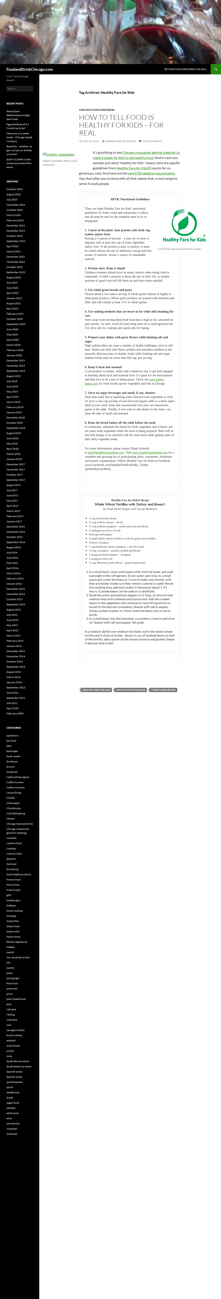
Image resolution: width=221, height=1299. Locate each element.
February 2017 (15, 516)
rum (8, 1024)
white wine (12, 1113)
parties (10, 967)
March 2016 (13, 573)
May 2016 (12, 563)
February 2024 (15, 220)
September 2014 (15, 666)
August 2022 (13, 277)
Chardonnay (13, 808)
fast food (11, 864)
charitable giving (15, 813)
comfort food (14, 843)
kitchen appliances (16, 941)
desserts (11, 858)
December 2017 (15, 464)
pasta (9, 973)
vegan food (12, 1102)
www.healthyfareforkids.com (149, 452)
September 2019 (15, 370)
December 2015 (15, 588)
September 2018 (15, 428)
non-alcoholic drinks (18, 957)
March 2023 (13, 251)
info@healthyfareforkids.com (106, 452)
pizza (9, 993)
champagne (13, 803)
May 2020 (12, 334)
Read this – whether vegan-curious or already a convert (19, 150)
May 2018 (12, 443)
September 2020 (15, 324)
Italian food (12, 926)
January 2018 (14, 459)
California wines (15, 787)
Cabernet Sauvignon (17, 777)
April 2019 (12, 396)
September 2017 (15, 479)
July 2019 (11, 381)
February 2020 (15, 350)
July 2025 (11, 199)
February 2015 (15, 640)
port (8, 1004)
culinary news (14, 853)
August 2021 (13, 303)
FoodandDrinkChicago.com (29, 69)
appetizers (12, 735)
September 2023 (15, 241)
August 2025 (13, 194)
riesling (10, 1014)
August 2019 (13, 376)
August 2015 (13, 609)
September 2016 (15, 542)
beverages (12, 751)
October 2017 (14, 474)
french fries (12, 884)
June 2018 (12, 438)
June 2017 (12, 495)
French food (13, 879)
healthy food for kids (130, 689)
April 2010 (12, 708)
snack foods (13, 1045)
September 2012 (15, 687)
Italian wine (12, 931)
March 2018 (13, 453)
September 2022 (15, 272)
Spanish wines (14, 1071)
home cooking (14, 910)
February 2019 (15, 407)
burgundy (12, 771)
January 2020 (14, 355)
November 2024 (15, 204)
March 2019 (13, 402)
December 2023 (15, 225)
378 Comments (152, 141)
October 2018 (14, 422)
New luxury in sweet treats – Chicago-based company (19, 137)
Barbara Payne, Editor (120, 141)
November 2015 (15, 594)
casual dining (13, 792)
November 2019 (15, 365)
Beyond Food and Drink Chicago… (186, 69)
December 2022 (15, 256)
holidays (11, 905)
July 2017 (11, 490)
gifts (8, 895)
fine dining (12, 869)
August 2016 (13, 547)
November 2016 (15, 531)
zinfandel (11, 1128)
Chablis (10, 797)
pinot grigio (12, 978)
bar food (11, 740)
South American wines (19, 1066)
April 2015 (12, 630)
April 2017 (12, 505)
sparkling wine (14, 1082)
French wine (13, 890)
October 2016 (14, 537)
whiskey (11, 1108)
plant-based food (16, 999)
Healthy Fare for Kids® (133, 168)
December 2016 (15, 526)
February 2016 (15, 578)
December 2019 (15, 360)
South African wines (17, 1061)
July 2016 (11, 552)
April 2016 (12, 568)
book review (13, 756)
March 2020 (13, 344)
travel (9, 1097)
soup (9, 1056)
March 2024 (13, 215)
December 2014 (15, 651)
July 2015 (11, 614)
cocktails (11, 838)
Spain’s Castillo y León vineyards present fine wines (18, 163)
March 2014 (13, 677)
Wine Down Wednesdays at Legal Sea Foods (18, 115)
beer (9, 745)
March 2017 (13, 511)
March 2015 (13, 635)
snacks (10, 1050)
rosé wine (11, 1019)
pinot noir (12, 988)
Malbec (10, 947)
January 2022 (14, 298)
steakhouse (12, 1092)
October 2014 (14, 661)
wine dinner (13, 1123)
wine (9, 1118)
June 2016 (12, 557)
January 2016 (14, 583)
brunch (10, 766)
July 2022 (11, 282)
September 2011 (15, 697)
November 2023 (15, 230)
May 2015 (12, 625)
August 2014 (13, 672)
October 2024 (14, 210)
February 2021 (15, 313)
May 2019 (12, 391)
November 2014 (15, 656)
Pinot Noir (12, 983)
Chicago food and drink (97, 109)
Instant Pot (12, 921)
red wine (11, 1009)
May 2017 (12, 500)
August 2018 (13, 433)
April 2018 (12, 448)
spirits (9, 1087)
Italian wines (13, 936)
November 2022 (15, 261)
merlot (10, 952)
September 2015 (15, 604)
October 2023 (14, 235)
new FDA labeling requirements (151, 173)
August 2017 (13, 485)
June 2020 (12, 329)
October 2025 (14, 189)
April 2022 (12, 293)
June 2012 (12, 692)
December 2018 (15, 417)
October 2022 (14, 267)
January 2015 (14, 646)
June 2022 (12, 287)
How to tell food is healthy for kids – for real (121, 125)
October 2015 (14, 599)
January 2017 (14, 521)
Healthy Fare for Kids (96, 689)
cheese (10, 818)
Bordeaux (12, 761)
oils (8, 962)
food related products (18, 874)
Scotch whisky (14, 1035)
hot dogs (11, 915)
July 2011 (11, 703)
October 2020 (14, 319)
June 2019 (12, 386)
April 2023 (12, 246)
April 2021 (12, 308)
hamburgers (13, 900)
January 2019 (14, 412)
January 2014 (14, 682)
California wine (15, 782)
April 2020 (12, 339)
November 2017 (15, 469)
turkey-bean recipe (163, 689)
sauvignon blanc (15, 1030)
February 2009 (15, 713)
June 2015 (12, 620)
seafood (11, 1040)
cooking (11, 848)
